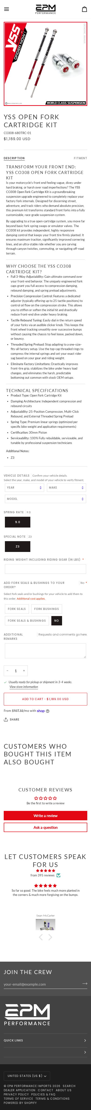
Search (69, 1086)
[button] (42, 937)
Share (14, 719)
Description (14, 158)
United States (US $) (25, 1076)
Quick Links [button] (13, 1040)
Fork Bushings (46, 609)
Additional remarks (45, 636)
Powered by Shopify (20, 1103)
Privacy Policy (16, 1094)
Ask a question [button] (46, 827)
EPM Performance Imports (29, 1086)
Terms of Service (18, 1099)
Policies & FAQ (43, 1094)
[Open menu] (11, 9)
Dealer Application (19, 1090)
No (56, 621)
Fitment (80, 158)
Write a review (46, 815)
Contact (45, 1090)
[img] (45, 870)
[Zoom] (45, 64)
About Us (64, 1090)
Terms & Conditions (52, 1099)
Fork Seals (17, 609)
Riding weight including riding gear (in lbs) (44, 560)
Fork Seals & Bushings (27, 621)
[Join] (83, 983)
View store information (24, 687)
